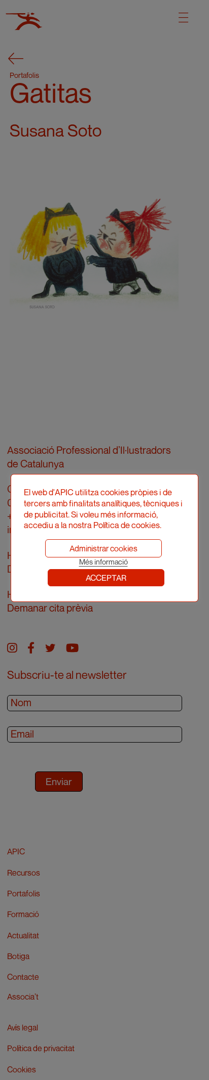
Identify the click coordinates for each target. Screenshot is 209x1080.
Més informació (103, 561)
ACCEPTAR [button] (106, 578)
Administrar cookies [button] (103, 548)
